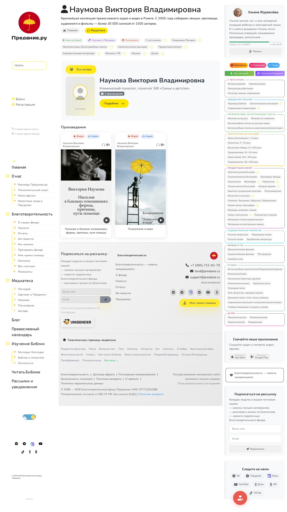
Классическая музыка (239, 283)
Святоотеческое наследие (132, 46)
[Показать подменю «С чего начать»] (165, 40)
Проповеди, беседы (270, 176)
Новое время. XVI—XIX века (242, 157)
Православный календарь (25, 331)
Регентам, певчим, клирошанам (243, 93)
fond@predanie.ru (207, 271)
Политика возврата (108, 379)
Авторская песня (261, 283)
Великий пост (107, 349)
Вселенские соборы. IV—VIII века (244, 147)
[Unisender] (77, 321)
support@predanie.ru (205, 279)
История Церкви (266, 186)
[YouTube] (40, 444)
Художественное (236, 322)
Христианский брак (202, 349)
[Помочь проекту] (240, 498)
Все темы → (111, 360)
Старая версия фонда (27, 133)
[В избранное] (98, 135)
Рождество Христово (73, 349)
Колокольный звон (237, 273)
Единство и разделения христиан (244, 191)
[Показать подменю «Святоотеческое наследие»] (151, 47)
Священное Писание (183, 40)
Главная (19, 167)
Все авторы (84, 69)
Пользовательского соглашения (199, 383)
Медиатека (22, 280)
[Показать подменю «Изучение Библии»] (7, 343)
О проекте (132, 379)
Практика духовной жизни (241, 172)
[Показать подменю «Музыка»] (144, 53)
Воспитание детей (72, 354)
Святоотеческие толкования (264, 103)
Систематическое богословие (242, 176)
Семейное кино (235, 259)
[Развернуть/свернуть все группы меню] (14, 161)
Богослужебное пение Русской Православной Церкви (255, 269)
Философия (250, 181)
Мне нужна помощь (203, 303)
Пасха (92, 349)
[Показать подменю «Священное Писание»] (199, 40)
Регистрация (25, 104)
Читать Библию (26, 371)
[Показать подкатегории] (281, 103)
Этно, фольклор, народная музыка (245, 292)
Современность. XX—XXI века (243, 162)
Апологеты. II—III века (239, 142)
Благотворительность (32, 213)
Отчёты (120, 287)
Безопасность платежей (76, 379)
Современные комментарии (242, 108)
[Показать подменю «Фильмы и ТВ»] (125, 53)
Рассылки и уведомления (24, 383)
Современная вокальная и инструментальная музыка (254, 302)
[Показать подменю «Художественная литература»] (99, 53)
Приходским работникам (240, 88)
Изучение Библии (28, 343)
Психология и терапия (265, 214)
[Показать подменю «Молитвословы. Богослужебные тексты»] (111, 47)
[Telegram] (24, 444)
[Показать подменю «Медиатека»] (7, 280)
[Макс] (32, 444)
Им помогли (123, 293)
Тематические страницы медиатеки (92, 340)
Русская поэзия (235, 239)
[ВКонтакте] (16, 444)
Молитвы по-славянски (262, 118)
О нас (17, 176)
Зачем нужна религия (137, 354)
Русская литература (238, 234)
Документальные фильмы (241, 249)
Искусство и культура (239, 195)
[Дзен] (29, 452)
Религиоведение (273, 191)
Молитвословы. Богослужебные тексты (85, 46)
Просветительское (237, 317)
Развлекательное (258, 317)
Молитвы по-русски (238, 118)
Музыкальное (255, 322)
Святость (168, 349)
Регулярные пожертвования (137, 374)
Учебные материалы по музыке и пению (248, 307)
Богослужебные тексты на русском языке (249, 123)
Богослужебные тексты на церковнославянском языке (255, 128)
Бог (158, 349)
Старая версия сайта (26, 129)
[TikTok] (23, 452)
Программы (123, 299)
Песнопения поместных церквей (244, 278)
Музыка (136, 53)
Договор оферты (104, 374)
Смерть (90, 354)
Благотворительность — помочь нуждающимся (137, 267)
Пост (121, 349)
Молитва (132, 349)
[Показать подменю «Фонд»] (7, 214)
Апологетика (234, 181)
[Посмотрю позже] (106, 135)
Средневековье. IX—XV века (242, 152)
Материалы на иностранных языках (246, 224)
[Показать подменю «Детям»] (162, 53)
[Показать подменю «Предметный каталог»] (186, 47)
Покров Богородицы (166, 354)
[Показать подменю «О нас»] (7, 176)
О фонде (121, 275)
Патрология (268, 181)
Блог (16, 319)
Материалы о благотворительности (245, 219)
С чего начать (153, 40)
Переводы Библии (237, 103)
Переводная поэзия (261, 234)
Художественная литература (78, 53)
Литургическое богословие (241, 186)
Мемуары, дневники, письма (242, 210)
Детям (154, 53)
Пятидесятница (91, 360)
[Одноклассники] (36, 452)
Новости (121, 281)
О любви (182, 349)
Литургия (146, 349)
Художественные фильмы (241, 254)
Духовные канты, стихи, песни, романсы (248, 297)
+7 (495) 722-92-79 (205, 265)
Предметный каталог (170, 46)
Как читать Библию (109, 354)
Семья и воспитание (238, 214)
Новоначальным (257, 83)
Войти (20, 99)
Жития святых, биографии (241, 205)
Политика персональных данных (82, 383)
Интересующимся (236, 83)
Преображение (70, 360)
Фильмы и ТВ (113, 53)
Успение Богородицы (194, 354)
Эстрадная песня (236, 288)
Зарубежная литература (259, 239)
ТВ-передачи (264, 254)
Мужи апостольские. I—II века (243, 138)
